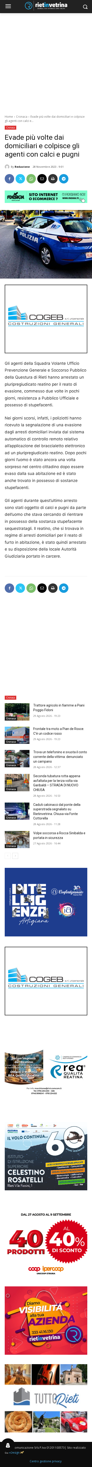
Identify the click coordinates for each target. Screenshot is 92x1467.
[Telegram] (63, 178)
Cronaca (21, 117)
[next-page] (15, 856)
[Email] (42, 178)
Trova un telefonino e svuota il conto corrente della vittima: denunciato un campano (60, 756)
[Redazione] (8, 166)
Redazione (22, 166)
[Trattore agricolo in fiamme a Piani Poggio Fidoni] (17, 712)
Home (9, 117)
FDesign (14, 1453)
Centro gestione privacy (46, 1461)
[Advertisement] (46, 61)
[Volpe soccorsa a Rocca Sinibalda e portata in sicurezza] (17, 839)
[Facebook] (9, 178)
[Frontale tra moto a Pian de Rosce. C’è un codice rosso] (17, 735)
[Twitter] (20, 178)
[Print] (53, 178)
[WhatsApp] (31, 178)
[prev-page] (8, 856)
